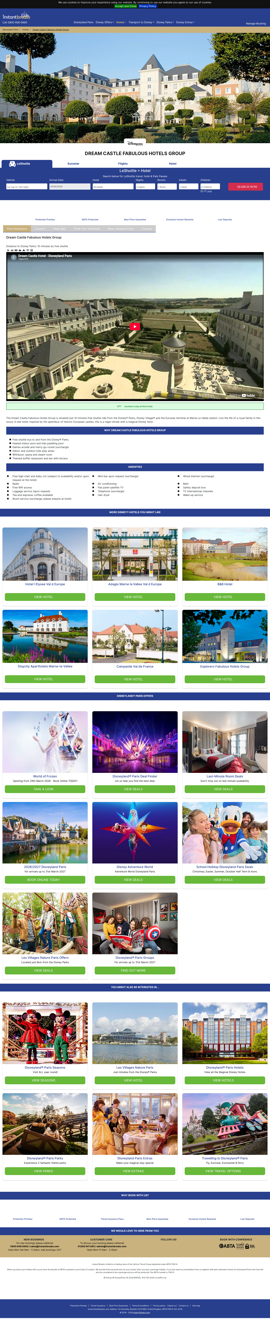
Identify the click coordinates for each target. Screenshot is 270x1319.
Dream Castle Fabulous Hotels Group (51, 29)
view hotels (223, 1080)
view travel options (223, 1171)
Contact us (183, 1305)
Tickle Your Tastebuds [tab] (87, 228)
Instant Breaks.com (141, 1312)
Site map (196, 1305)
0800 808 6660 (19, 1246)
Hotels (25, 29)
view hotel (43, 597)
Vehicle (10, 180)
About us (172, 1305)
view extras (133, 1171)
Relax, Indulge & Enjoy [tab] (121, 228)
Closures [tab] (147, 228)
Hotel (96, 180)
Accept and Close (125, 6)
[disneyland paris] (16, 15)
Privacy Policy (147, 6)
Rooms (161, 180)
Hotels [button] (120, 22)
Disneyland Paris (83, 22)
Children (205, 180)
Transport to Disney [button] (140, 22)
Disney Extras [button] (184, 22)
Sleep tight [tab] (59, 228)
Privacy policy (159, 1305)
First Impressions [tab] (17, 228)
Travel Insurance (98, 1305)
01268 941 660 (86, 1246)
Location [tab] (40, 228)
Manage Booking (255, 23)
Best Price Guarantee (118, 1305)
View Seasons (43, 1080)
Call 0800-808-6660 (14, 22)
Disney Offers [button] (104, 22)
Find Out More (133, 970)
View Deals (133, 789)
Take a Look (43, 789)
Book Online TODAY (43, 880)
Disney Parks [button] (164, 22)
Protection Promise (78, 1305)
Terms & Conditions (140, 1305)
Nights (139, 180)
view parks (43, 1171)
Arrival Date (56, 180)
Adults (182, 180)
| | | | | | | (135, 1309)
